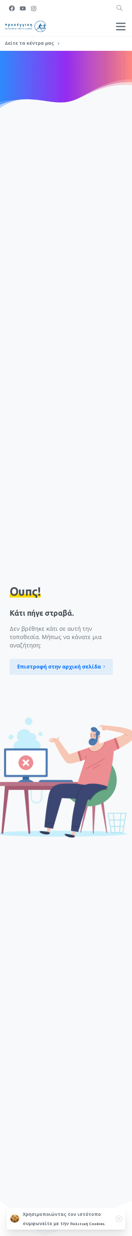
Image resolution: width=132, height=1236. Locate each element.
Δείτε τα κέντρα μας (30, 43)
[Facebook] (11, 8)
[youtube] (22, 8)
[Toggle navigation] (120, 26)
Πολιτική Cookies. (87, 1223)
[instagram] (33, 8)
